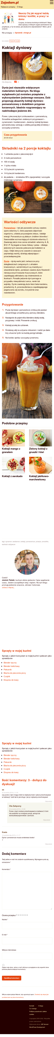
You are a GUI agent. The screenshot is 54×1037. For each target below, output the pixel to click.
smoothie (45, 541)
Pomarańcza (9, 227)
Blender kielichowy (12, 666)
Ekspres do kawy (11, 679)
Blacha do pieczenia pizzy (15, 672)
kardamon (16, 541)
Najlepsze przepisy (8, 6)
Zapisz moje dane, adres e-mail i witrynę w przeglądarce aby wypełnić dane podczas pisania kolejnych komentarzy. (25, 968)
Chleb (17, 41)
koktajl (23, 541)
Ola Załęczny (15, 805)
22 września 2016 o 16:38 (17, 809)
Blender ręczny (10, 662)
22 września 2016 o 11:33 (10, 792)
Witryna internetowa (9, 950)
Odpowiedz (48, 801)
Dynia (6, 261)
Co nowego (33, 1009)
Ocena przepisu (9, 915)
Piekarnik (8, 669)
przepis (38, 541)
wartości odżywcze (8, 544)
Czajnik (7, 676)
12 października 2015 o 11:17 (11, 835)
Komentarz (6, 869)
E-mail (5, 934)
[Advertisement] (27, 511)
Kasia (4, 832)
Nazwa (5, 919)
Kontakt (31, 1006)
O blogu (20, 6)
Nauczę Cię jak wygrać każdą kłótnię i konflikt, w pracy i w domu (33, 16)
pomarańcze (30, 541)
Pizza (11, 41)
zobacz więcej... (8, 587)
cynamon (8, 541)
